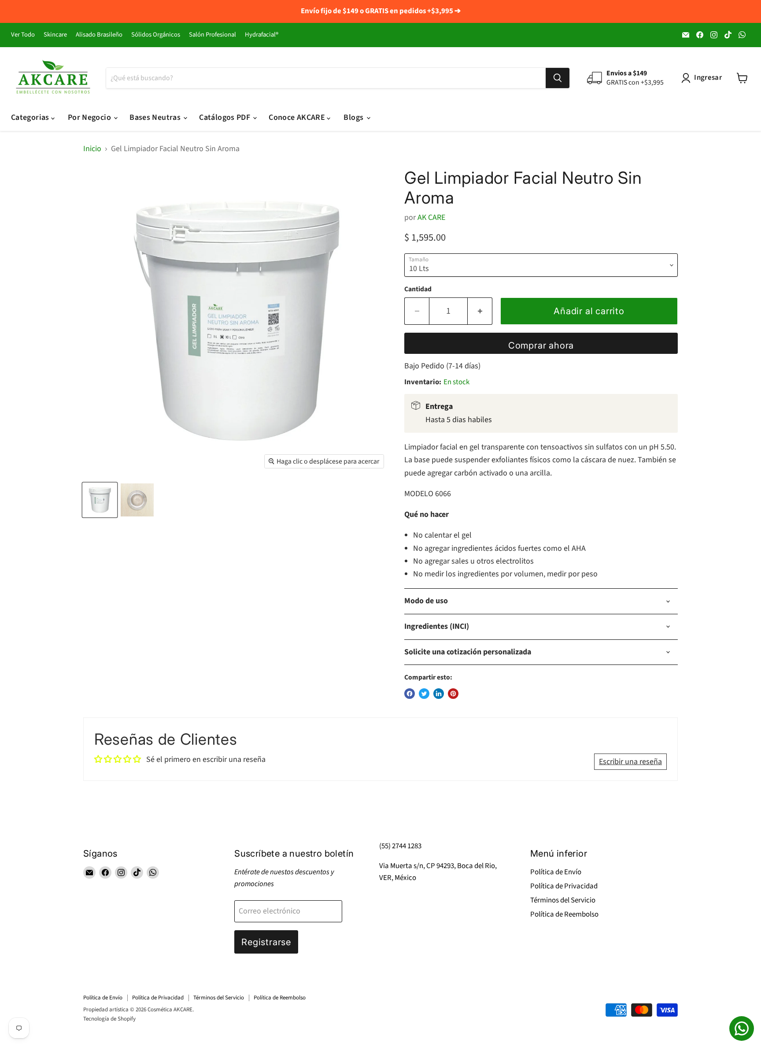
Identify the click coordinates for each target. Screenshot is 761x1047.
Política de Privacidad (564, 886)
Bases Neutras (155, 117)
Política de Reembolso (564, 914)
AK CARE (431, 217)
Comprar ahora (541, 345)
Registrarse (266, 941)
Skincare (55, 35)
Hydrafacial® (261, 35)
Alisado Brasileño (99, 35)
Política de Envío (555, 872)
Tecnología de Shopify (109, 1019)
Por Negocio (90, 117)
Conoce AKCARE (298, 117)
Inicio (92, 149)
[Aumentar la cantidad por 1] (480, 310)
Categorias (31, 117)
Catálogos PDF (225, 117)
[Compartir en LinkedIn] (438, 693)
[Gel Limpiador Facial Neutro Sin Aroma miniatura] (137, 500)
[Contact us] (741, 1028)
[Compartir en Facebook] (409, 693)
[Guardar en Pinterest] (453, 693)
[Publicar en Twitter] (424, 693)
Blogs (354, 117)
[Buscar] (557, 78)
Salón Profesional (212, 35)
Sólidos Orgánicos (155, 35)
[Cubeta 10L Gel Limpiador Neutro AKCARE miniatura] (99, 500)
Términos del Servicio (562, 900)
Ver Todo (23, 35)
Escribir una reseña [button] (630, 761)
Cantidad (418, 289)
